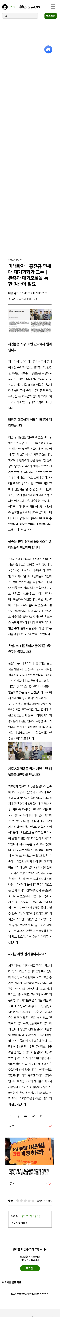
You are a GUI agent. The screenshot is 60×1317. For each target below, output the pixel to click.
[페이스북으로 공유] (9, 1115)
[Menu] (53, 6)
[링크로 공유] (33, 1115)
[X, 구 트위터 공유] (17, 1115)
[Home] (48, 49)
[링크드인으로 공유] (25, 1115)
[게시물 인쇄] (41, 1115)
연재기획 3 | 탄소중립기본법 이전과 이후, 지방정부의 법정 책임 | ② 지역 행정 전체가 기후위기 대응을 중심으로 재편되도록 (29, 1172)
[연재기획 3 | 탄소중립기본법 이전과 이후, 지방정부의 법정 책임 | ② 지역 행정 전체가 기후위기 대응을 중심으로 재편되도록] (29, 1151)
